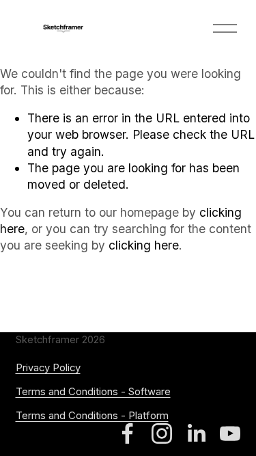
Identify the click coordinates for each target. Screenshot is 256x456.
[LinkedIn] (196, 433)
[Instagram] (162, 433)
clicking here (144, 245)
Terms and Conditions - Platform (92, 416)
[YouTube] (230, 433)
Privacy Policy (48, 368)
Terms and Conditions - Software (93, 392)
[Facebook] (128, 433)
